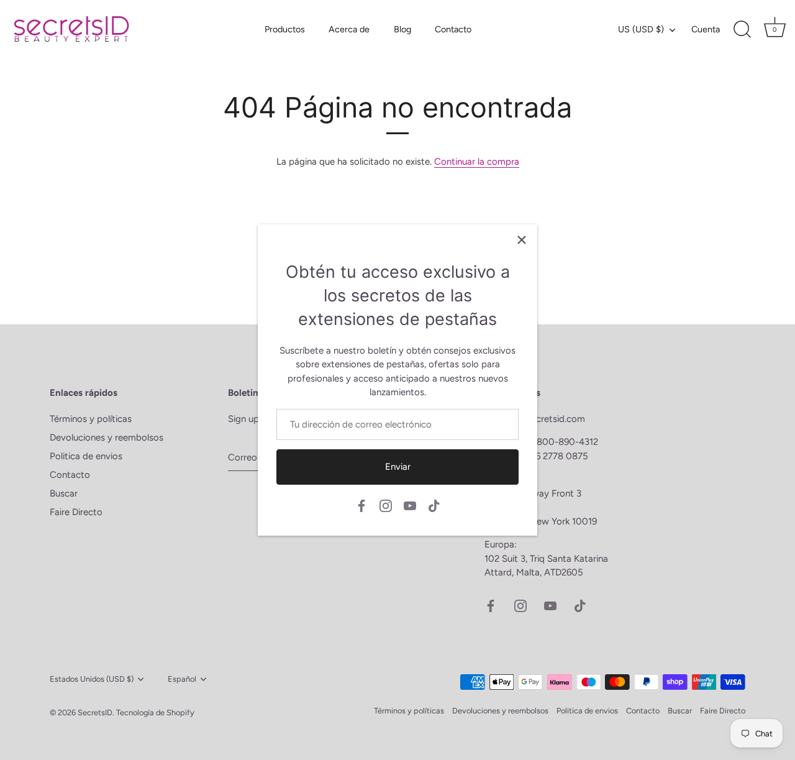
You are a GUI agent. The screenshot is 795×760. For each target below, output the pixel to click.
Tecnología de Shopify (155, 712)
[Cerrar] (521, 240)
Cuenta (705, 29)
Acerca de (349, 29)
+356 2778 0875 (553, 456)
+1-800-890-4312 (562, 441)
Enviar (398, 466)
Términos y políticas (91, 418)
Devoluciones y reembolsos (106, 437)
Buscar (64, 493)
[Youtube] (410, 505)
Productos (285, 29)
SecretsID (95, 712)
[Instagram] (385, 505)
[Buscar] (742, 29)
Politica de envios (86, 456)
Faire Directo (76, 512)
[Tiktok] (434, 505)
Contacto (453, 29)
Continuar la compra (476, 161)
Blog (402, 29)
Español (182, 679)
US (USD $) (641, 29)
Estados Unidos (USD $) (92, 679)
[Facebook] (361, 505)
